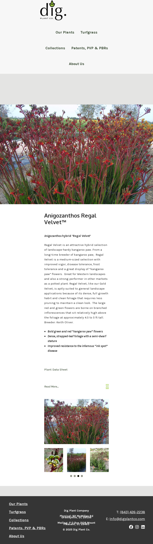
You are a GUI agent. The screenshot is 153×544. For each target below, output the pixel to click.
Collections (55, 48)
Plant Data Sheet (56, 369)
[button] (76, 386)
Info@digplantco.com (127, 519)
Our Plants (65, 32)
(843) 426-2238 (132, 512)
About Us (76, 64)
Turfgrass (88, 32)
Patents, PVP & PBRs (89, 48)
